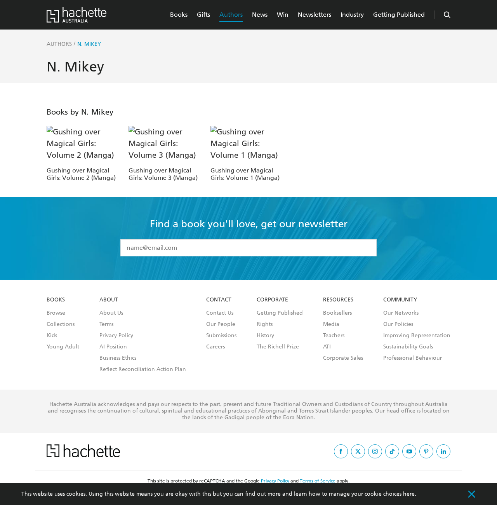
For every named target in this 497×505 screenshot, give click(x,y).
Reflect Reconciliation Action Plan (142, 369)
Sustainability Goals (408, 347)
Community (400, 300)
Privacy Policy (116, 335)
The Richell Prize (278, 347)
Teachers (333, 335)
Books (179, 14)
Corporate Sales (343, 358)
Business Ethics (117, 358)
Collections (61, 324)
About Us (111, 313)
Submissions (221, 335)
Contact (218, 300)
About (108, 300)
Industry (352, 14)
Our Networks (401, 313)
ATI (327, 347)
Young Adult (63, 347)
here (409, 494)
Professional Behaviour (412, 358)
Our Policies (398, 324)
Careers (215, 347)
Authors (231, 14)
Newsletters (314, 14)
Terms (106, 324)
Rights (265, 324)
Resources (338, 300)
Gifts (203, 14)
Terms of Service (317, 481)
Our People (220, 324)
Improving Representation (416, 335)
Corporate (272, 300)
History (265, 335)
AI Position (113, 347)
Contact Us (219, 313)
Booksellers (337, 313)
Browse (56, 313)
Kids (52, 335)
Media (331, 324)
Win (282, 14)
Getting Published (399, 14)
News (260, 14)
